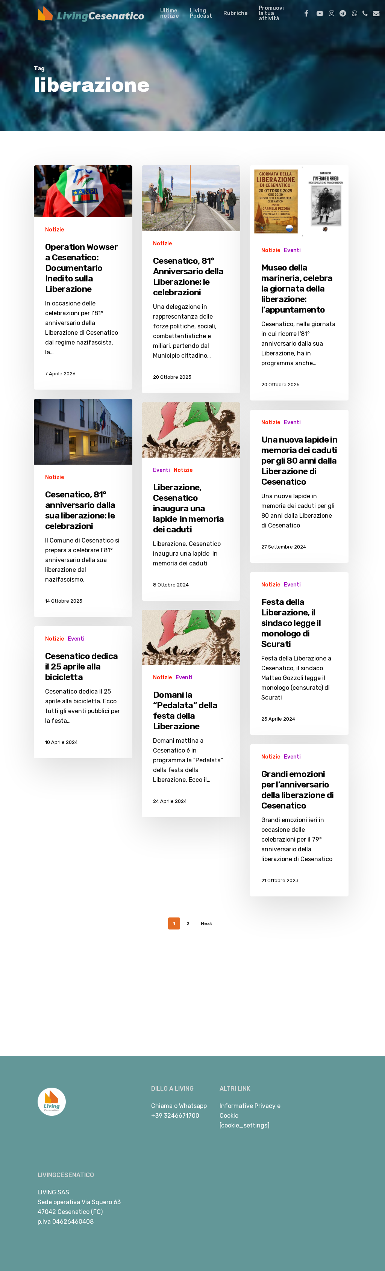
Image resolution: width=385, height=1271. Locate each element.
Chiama (162, 1105)
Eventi (292, 250)
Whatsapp (193, 1105)
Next (206, 923)
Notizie (54, 230)
